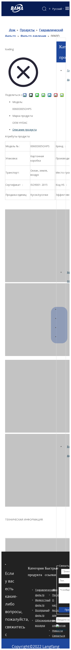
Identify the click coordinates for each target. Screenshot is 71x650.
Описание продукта (24, 129)
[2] (5, 564)
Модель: (17, 102)
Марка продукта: (22, 116)
